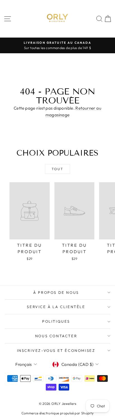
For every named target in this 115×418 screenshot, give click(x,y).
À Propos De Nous (56, 292)
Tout (58, 169)
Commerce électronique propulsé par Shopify (57, 413)
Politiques (56, 321)
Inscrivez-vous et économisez (56, 350)
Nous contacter (56, 336)
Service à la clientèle (56, 306)
